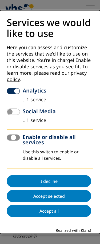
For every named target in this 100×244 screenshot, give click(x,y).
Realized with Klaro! (73, 230)
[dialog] (50, 122)
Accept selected (49, 196)
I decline (49, 181)
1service (34, 99)
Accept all (49, 211)
